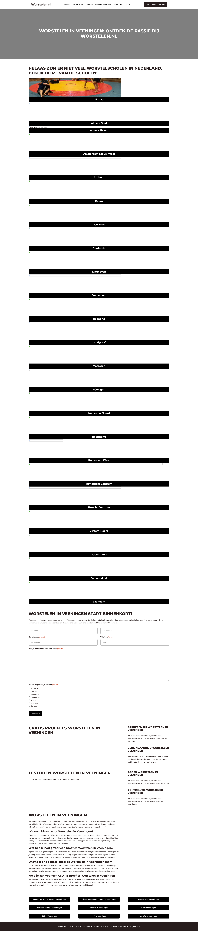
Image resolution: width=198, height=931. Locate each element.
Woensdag (35, 694)
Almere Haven (99, 130)
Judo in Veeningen (148, 908)
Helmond (99, 318)
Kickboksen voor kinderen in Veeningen (99, 899)
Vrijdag (34, 700)
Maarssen (99, 365)
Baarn (99, 201)
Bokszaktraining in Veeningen (49, 908)
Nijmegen (99, 389)
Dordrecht (99, 248)
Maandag (34, 688)
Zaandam (99, 601)
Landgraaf (99, 342)
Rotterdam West (99, 460)
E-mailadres (37, 637)
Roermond (99, 436)
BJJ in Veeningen (49, 916)
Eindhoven (99, 271)
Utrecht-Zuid (99, 554)
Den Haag (99, 224)
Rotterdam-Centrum (99, 483)
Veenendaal (99, 578)
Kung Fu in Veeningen (148, 916)
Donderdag (35, 697)
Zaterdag (34, 703)
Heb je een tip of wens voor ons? (46, 649)
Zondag (34, 706)
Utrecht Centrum (99, 507)
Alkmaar (99, 99)
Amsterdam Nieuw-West (99, 153)
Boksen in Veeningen (99, 908)
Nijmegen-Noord (99, 413)
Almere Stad (99, 123)
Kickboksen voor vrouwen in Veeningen (49, 899)
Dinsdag (34, 691)
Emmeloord (99, 295)
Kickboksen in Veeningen (148, 899)
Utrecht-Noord (99, 530)
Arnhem (99, 177)
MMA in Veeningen (99, 916)
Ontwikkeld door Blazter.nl (87, 926)
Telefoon (106, 637)
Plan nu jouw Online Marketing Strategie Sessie (120, 926)
